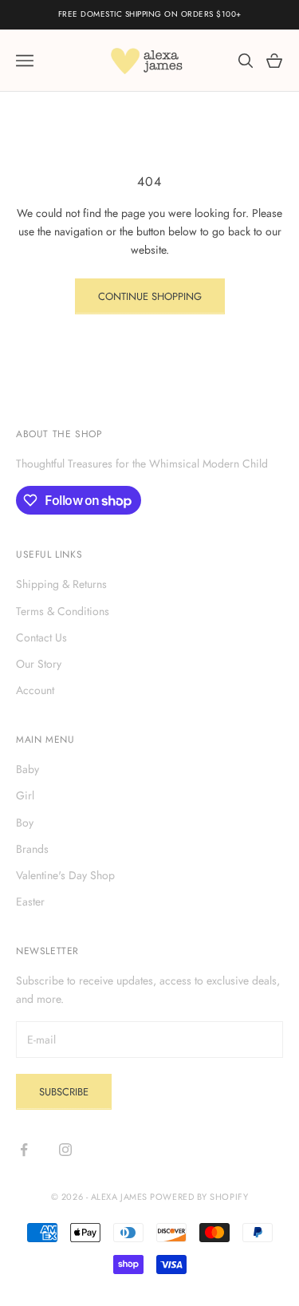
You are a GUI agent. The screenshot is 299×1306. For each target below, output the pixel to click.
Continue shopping (150, 296)
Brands (32, 849)
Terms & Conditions (62, 611)
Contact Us (41, 637)
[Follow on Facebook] (24, 1150)
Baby (27, 769)
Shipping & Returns (61, 584)
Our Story (38, 664)
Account (35, 690)
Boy (24, 823)
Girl (25, 795)
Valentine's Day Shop (65, 875)
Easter (30, 901)
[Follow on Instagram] (65, 1150)
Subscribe (64, 1091)
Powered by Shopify (199, 1196)
